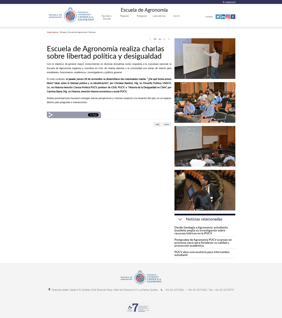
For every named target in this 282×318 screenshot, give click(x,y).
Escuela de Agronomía (77, 32)
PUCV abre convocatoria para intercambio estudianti (201, 253)
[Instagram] (228, 18)
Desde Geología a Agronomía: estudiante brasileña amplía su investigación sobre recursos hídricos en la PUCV (201, 230)
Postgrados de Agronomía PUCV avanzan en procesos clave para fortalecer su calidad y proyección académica (203, 242)
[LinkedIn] (223, 18)
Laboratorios (159, 15)
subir (157, 124)
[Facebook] (233, 18)
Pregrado (124, 15)
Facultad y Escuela (107, 17)
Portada (63, 32)
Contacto (209, 16)
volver (166, 124)
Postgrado (142, 15)
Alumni (176, 15)
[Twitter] (218, 18)
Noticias (92, 32)
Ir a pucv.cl (229, 2)
